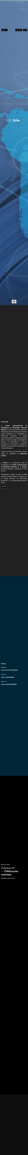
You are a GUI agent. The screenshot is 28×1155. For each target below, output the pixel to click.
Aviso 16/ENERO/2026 (9, 684)
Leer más (4, 486)
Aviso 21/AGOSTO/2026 (9, 670)
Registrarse (19, 30)
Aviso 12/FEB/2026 (7, 677)
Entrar (25, 30)
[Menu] (14, 301)
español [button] (5, 30)
